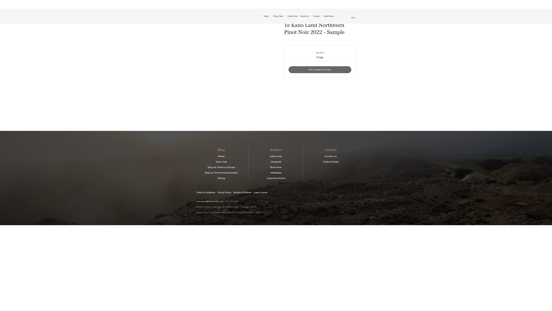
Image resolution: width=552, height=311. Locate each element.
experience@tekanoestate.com (209, 201)
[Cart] (339, 16)
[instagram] (337, 192)
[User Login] (347, 16)
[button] (267, 16)
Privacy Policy (224, 192)
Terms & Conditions (205, 192)
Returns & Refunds (242, 192)
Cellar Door (293, 16)
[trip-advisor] (353, 192)
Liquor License (261, 192)
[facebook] (345, 192)
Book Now (329, 16)
